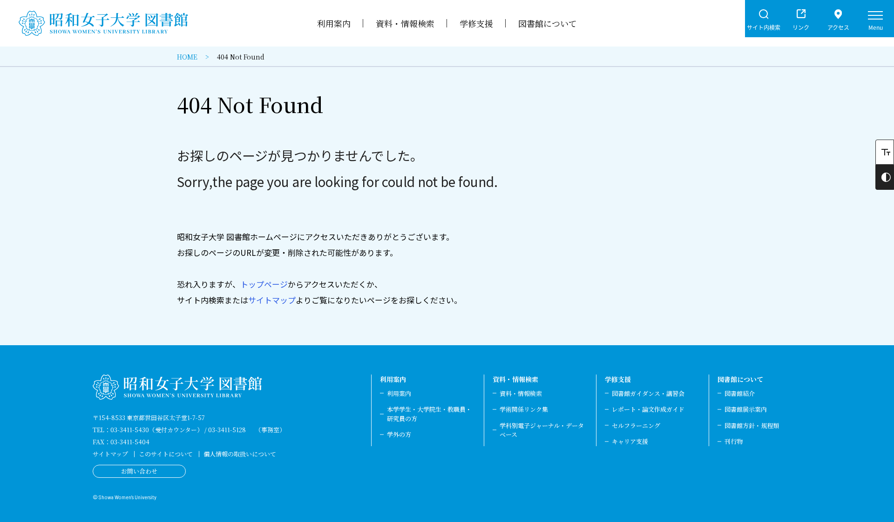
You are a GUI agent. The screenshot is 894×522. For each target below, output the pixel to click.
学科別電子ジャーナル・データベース (542, 430)
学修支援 (618, 379)
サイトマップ (272, 300)
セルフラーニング (636, 425)
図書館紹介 (740, 393)
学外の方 (399, 434)
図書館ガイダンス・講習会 (648, 393)
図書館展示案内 (746, 409)
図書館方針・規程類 (752, 425)
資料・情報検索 (515, 379)
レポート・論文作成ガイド (648, 409)
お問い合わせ (139, 471)
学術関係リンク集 (524, 409)
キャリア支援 (630, 441)
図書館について (740, 379)
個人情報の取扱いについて (239, 453)
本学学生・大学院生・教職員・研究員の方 (429, 414)
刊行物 (734, 441)
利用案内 (393, 379)
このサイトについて (166, 453)
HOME (187, 56)
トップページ (264, 284)
